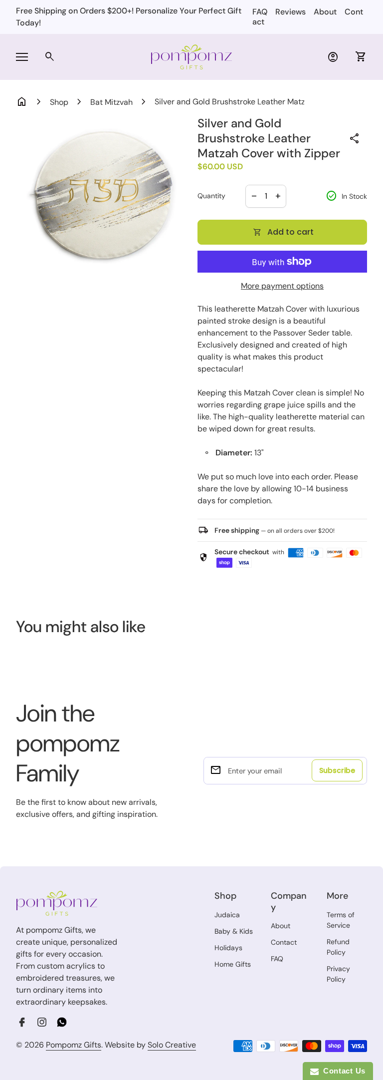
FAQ (259, 11)
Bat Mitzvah (111, 102)
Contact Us (342, 1071)
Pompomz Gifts (73, 1045)
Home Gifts (232, 964)
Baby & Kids (233, 931)
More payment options (282, 286)
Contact (284, 942)
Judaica (227, 914)
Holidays (228, 947)
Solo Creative (172, 1045)
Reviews (290, 11)
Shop (59, 102)
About (325, 11)
